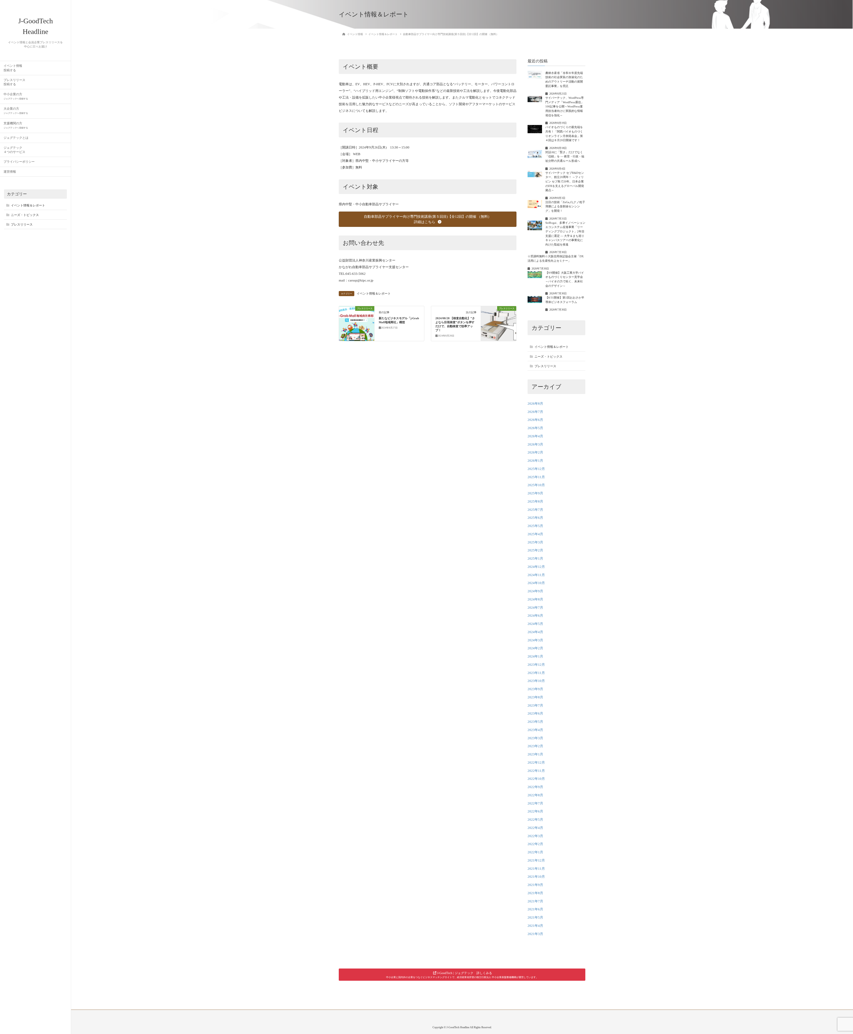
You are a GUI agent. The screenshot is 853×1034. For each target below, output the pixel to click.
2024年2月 (535, 648)
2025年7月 (535, 509)
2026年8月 (535, 403)
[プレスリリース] (356, 322)
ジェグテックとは (16, 137)
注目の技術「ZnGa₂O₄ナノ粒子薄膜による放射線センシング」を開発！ (565, 206)
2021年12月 (536, 860)
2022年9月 (535, 787)
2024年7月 (535, 607)
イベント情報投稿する (13, 68)
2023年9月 (535, 689)
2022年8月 (535, 795)
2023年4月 (535, 730)
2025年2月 (535, 550)
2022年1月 (535, 852)
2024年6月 (535, 615)
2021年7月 (535, 901)
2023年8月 (535, 697)
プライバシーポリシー (19, 161)
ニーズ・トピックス (25, 215)
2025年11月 (536, 477)
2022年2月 (535, 844)
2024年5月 (535, 624)
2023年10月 (536, 681)
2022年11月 (536, 771)
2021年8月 (535, 893)
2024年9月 (535, 591)
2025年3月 (535, 542)
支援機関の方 (16, 125)
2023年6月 (535, 713)
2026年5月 (535, 428)
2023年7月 (535, 705)
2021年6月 (535, 909)
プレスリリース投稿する (14, 82)
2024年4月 (535, 632)
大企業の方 (16, 110)
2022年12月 (536, 762)
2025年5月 (535, 526)
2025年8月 (535, 501)
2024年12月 (536, 567)
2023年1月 (535, 754)
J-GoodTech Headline (35, 26)
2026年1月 (535, 460)
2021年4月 (535, 925)
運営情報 (10, 171)
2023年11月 (536, 673)
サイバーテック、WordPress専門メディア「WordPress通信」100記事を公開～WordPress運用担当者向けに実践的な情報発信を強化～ (564, 106)
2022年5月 (535, 819)
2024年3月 (535, 640)
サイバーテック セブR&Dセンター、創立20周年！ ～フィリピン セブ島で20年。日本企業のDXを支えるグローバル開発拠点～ (564, 181)
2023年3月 (535, 738)
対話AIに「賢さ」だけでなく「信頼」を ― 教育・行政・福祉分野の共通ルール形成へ (564, 156)
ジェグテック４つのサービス (14, 150)
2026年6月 (535, 420)
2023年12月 (536, 664)
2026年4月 (535, 436)
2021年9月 (535, 885)
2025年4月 (535, 534)
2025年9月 (535, 493)
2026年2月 (535, 452)
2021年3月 (535, 934)
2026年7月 (535, 412)
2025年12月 (536, 469)
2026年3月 (535, 444)
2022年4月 (535, 828)
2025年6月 (535, 517)
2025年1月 (535, 558)
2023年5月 (535, 721)
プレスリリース (22, 224)
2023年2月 (535, 746)
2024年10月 (536, 583)
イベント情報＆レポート (28, 205)
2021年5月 (535, 917)
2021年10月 (536, 876)
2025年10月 (536, 485)
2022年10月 (536, 778)
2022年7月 (535, 803)
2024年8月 (535, 599)
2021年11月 (536, 868)
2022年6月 (535, 811)
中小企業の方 (16, 96)
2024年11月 (536, 575)
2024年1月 (535, 656)
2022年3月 (535, 836)
